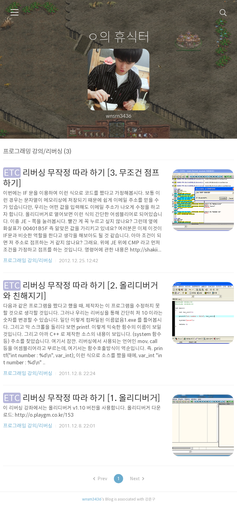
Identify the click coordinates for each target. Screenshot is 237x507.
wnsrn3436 (92, 499)
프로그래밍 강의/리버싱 (27, 260)
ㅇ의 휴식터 (118, 36)
